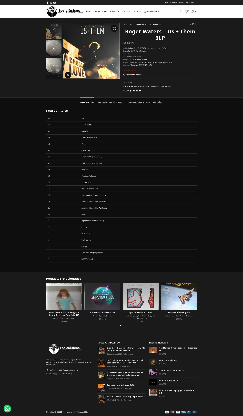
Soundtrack (154, 86)
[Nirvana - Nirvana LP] (153, 382)
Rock (132, 24)
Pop (58, 318)
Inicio (125, 24)
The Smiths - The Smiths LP (171, 370)
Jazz (135, 316)
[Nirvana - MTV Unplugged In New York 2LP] (153, 393)
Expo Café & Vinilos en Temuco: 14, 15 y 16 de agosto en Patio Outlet (126, 349)
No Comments (128, 354)
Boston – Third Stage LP (179, 312)
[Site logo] (64, 11)
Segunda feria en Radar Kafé (120, 385)
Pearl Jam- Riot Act (168, 360)
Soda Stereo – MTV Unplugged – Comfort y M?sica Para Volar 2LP (64, 313)
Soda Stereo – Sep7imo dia (102, 312)
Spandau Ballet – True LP (140, 312)
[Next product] (195, 24)
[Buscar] (181, 11)
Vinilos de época (141, 318)
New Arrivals (139, 86)
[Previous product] (190, 24)
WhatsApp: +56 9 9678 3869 (60, 374)
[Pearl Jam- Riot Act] (153, 362)
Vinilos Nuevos (166, 86)
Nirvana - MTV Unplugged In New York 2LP (176, 391)
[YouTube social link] (55, 3)
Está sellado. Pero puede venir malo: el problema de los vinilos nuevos (125, 361)
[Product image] (64, 296)
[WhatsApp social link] (136, 90)
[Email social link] (133, 90)
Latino (54, 318)
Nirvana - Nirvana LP (168, 380)
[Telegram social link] (140, 90)
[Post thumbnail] (101, 351)
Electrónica (129, 316)
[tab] (87, 101)
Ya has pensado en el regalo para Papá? (126, 396)
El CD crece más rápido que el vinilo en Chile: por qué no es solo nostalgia (125, 373)
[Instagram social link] (51, 3)
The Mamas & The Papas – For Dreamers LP (178, 349)
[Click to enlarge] (68, 75)
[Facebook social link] (47, 3)
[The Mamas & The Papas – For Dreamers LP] (153, 351)
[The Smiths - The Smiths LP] (153, 372)
